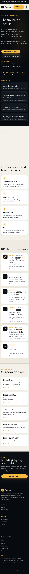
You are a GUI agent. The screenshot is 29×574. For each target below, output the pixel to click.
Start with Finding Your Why (11, 56)
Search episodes (13, 476)
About (3, 543)
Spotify (17, 63)
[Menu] (26, 7)
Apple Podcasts (6, 63)
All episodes (4, 519)
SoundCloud (6, 66)
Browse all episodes (10, 51)
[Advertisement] (14, 148)
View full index (22, 249)
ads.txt (19, 571)
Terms (14, 571)
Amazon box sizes (6, 534)
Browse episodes (18, 7)
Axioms (3, 524)
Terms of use (4, 548)
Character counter (6, 536)
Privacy (9, 571)
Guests (3, 526)
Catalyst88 (4, 551)
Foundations (4, 521)
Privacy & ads (4, 546)
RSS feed (15, 66)
